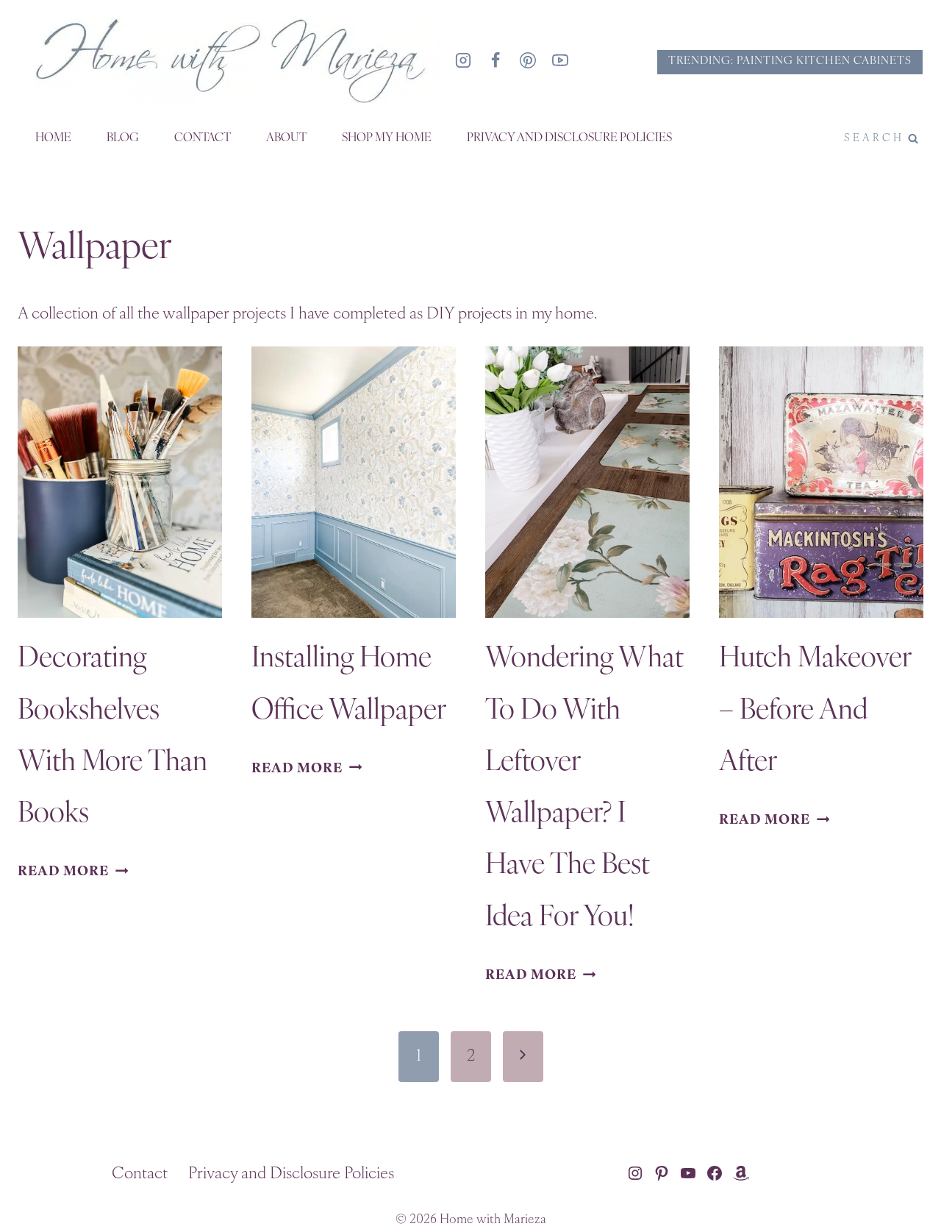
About (286, 138)
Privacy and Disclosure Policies (569, 138)
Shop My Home (387, 138)
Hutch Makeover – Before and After (815, 711)
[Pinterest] (528, 60)
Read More (73, 872)
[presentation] (120, 482)
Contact (202, 138)
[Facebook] (495, 60)
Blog (123, 138)
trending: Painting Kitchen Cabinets (790, 61)
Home (53, 138)
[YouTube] (560, 60)
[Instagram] (463, 60)
